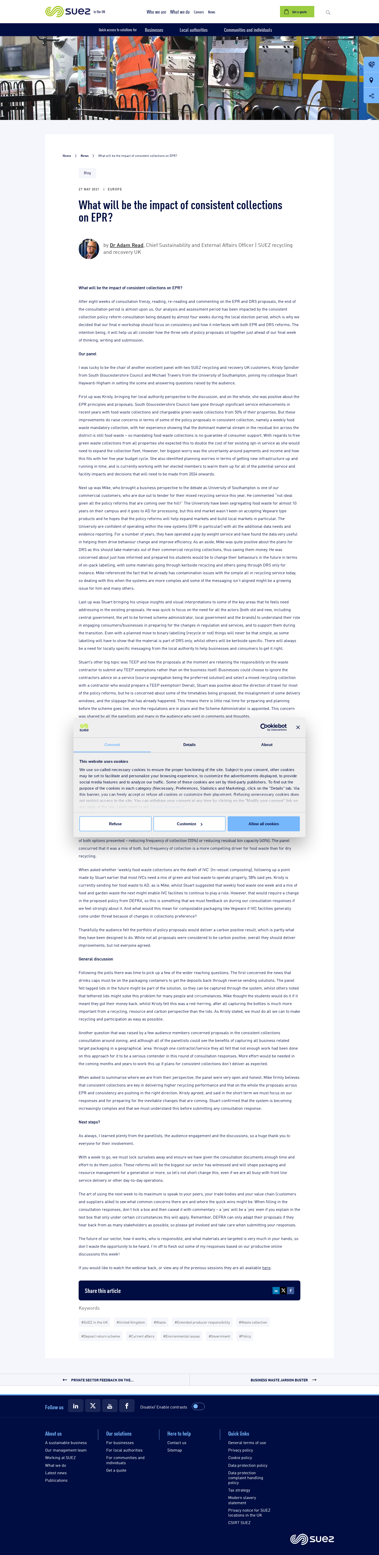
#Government (219, 1335)
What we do (55, 1465)
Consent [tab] (112, 744)
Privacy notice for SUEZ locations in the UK (249, 1512)
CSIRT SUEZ (239, 1522)
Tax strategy (239, 1490)
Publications (56, 1480)
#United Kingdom (131, 1321)
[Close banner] (298, 727)
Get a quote (116, 1470)
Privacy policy (240, 1450)
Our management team (66, 1450)
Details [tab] (189, 744)
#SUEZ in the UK (94, 1321)
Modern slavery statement (242, 1500)
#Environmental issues (181, 1335)
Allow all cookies (264, 824)
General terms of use (247, 1442)
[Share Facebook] (290, 1290)
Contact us (176, 1442)
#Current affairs (141, 1335)
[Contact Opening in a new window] (371, 65)
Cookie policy (240, 1457)
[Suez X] (93, 1405)
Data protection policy (247, 1465)
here (266, 1267)
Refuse (115, 824)
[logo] (312, 1540)
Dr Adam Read (126, 244)
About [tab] (267, 744)
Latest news (56, 1472)
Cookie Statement (167, 806)
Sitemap (174, 1450)
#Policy (245, 1335)
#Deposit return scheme (100, 1335)
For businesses (120, 1442)
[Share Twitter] (283, 1290)
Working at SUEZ (60, 1457)
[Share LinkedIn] (276, 1290)
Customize (186, 824)
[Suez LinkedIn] (76, 1405)
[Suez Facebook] (127, 1405)
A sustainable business (66, 1442)
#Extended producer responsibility (202, 1321)
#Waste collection (253, 1321)
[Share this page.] (371, 95)
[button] (156, 11)
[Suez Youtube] (110, 1405)
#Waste (160, 1321)
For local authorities (124, 1450)
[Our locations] (371, 80)
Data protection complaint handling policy (245, 1477)
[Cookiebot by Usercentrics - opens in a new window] (264, 727)
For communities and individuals (125, 1460)
